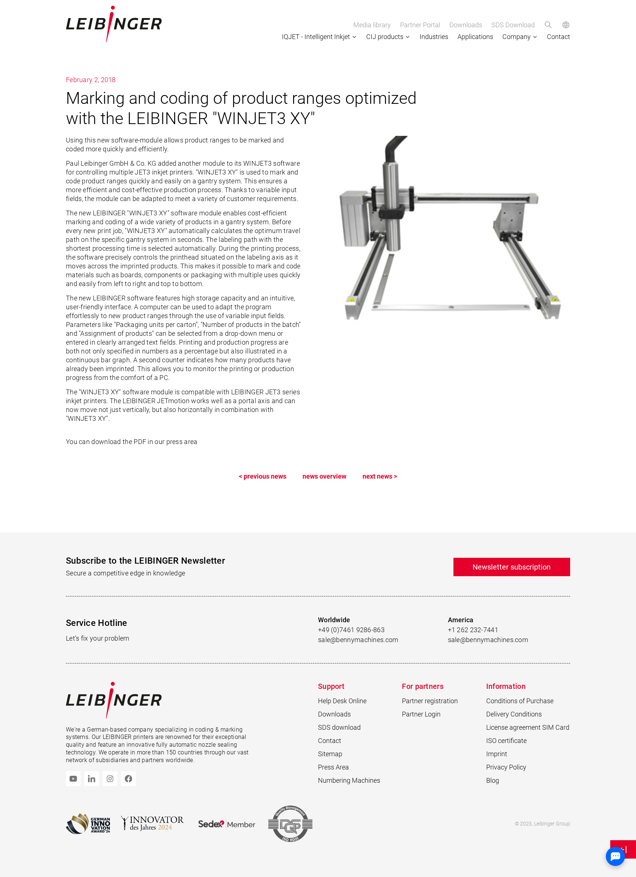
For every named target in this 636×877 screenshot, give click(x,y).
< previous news (262, 476)
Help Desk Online (342, 701)
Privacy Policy (506, 767)
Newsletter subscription (512, 567)
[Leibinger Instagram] (110, 778)
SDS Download (513, 25)
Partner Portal (420, 25)
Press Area (333, 767)
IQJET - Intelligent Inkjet (316, 36)
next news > (380, 476)
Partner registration (430, 701)
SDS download (339, 727)
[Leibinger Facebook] (128, 778)
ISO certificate (506, 740)
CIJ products (384, 36)
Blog (492, 780)
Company (516, 36)
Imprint (496, 754)
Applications (475, 36)
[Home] (114, 24)
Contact (558, 36)
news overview (324, 476)
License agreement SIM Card (527, 727)
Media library (372, 25)
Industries (434, 36)
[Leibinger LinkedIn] (91, 778)
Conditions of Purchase (520, 701)
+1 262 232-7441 (473, 630)
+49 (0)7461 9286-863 (351, 630)
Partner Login (421, 714)
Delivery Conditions (514, 714)
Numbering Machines (349, 780)
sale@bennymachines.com (358, 640)
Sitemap (330, 754)
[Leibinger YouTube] (73, 778)
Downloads (465, 25)
